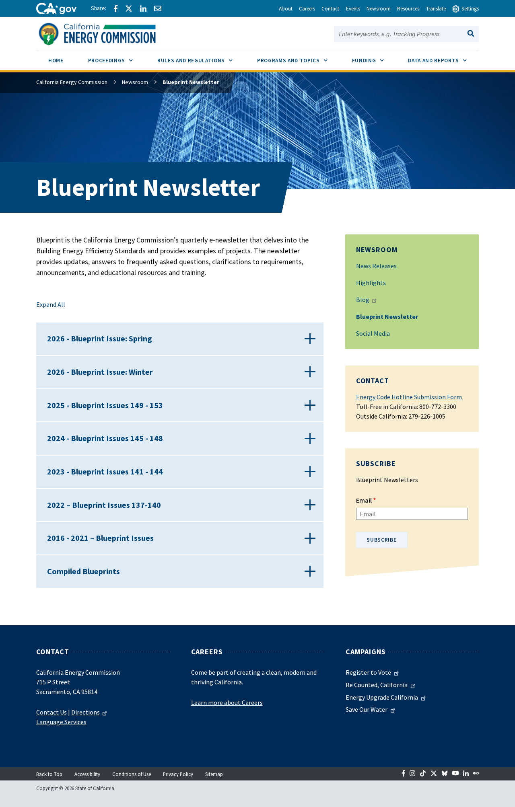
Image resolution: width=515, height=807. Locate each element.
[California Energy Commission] (107, 33)
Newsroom (135, 82)
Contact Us (51, 712)
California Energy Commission (71, 82)
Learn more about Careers (227, 702)
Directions (85, 712)
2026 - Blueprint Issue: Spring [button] (99, 338)
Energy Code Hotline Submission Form (409, 397)
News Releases (376, 266)
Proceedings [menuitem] (116, 60)
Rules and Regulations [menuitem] (201, 60)
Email (364, 500)
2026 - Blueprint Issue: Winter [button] (100, 372)
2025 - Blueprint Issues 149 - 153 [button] (105, 405)
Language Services (61, 722)
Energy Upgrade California (382, 697)
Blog (362, 300)
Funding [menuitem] (374, 60)
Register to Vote (368, 672)
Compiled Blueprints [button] (83, 571)
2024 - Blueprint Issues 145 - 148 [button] (105, 438)
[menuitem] (56, 61)
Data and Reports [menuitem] (443, 60)
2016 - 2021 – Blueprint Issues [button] (100, 538)
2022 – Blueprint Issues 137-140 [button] (104, 505)
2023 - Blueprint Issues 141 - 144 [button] (105, 471)
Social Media (373, 333)
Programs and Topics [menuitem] (298, 60)
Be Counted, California (377, 685)
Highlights (371, 283)
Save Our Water (366, 709)
